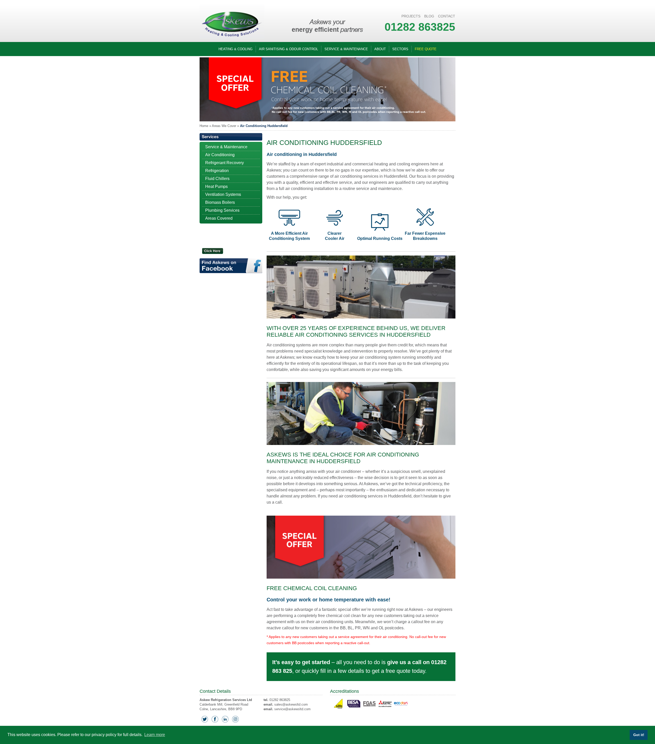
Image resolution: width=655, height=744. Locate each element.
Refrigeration (217, 170)
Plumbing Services (222, 210)
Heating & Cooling (236, 49)
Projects (410, 16)
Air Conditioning (220, 155)
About (380, 49)
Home (204, 126)
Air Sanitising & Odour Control (288, 49)
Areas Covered (219, 218)
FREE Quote (425, 49)
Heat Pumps (216, 186)
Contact (446, 16)
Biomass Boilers (220, 202)
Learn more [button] (154, 734)
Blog (429, 16)
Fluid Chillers (217, 178)
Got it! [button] (638, 735)
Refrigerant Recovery (224, 163)
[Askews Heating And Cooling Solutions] (232, 38)
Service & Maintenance (346, 49)
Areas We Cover (224, 126)
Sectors (400, 49)
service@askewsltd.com (292, 709)
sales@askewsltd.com (291, 704)
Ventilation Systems (223, 194)
